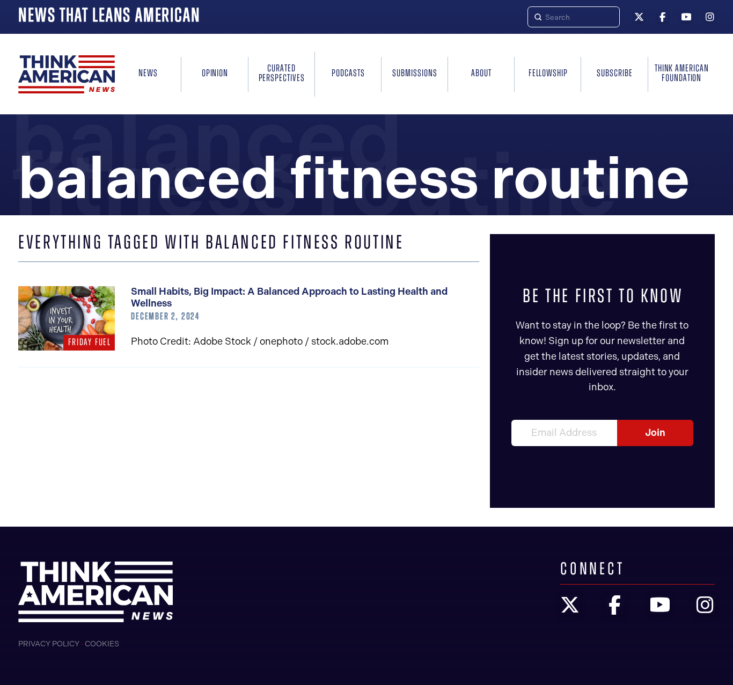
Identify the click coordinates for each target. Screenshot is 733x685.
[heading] (66, 74)
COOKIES (102, 643)
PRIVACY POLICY (48, 643)
